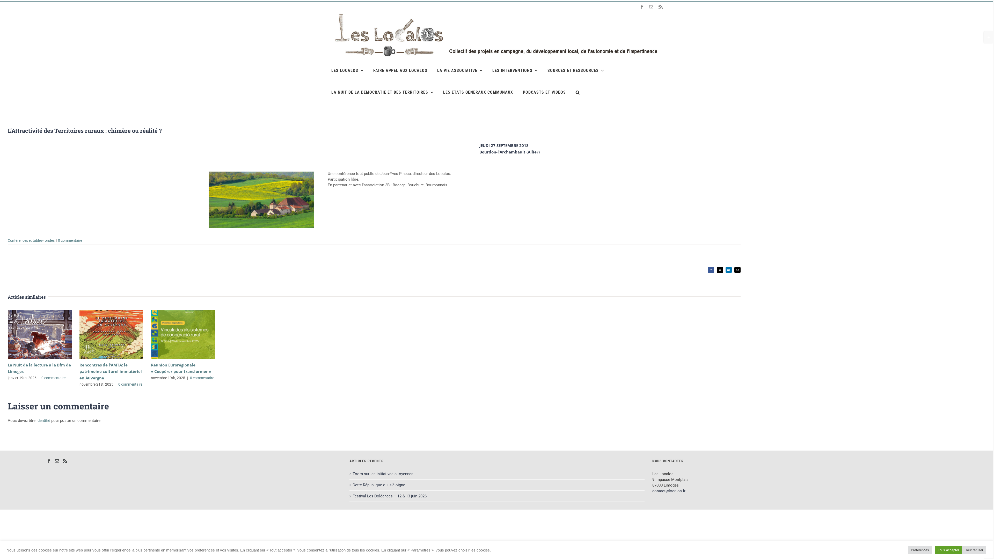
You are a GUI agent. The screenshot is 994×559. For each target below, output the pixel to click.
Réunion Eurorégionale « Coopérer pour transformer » (175, 335)
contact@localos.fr (668, 491)
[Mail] (57, 461)
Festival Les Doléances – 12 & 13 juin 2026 (390, 496)
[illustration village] (261, 172)
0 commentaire (70, 240)
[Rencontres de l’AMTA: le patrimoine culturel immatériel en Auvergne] (111, 334)
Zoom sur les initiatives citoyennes (383, 474)
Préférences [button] (920, 550)
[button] (578, 92)
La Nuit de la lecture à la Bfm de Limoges (32, 335)
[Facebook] (49, 461)
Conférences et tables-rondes (31, 240)
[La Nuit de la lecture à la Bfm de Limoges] (40, 334)
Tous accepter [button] (948, 550)
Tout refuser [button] (974, 550)
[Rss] (65, 461)
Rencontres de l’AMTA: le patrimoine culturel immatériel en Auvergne (103, 335)
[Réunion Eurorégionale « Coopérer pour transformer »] (183, 334)
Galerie (47, 335)
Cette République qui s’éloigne (379, 485)
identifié (43, 420)
